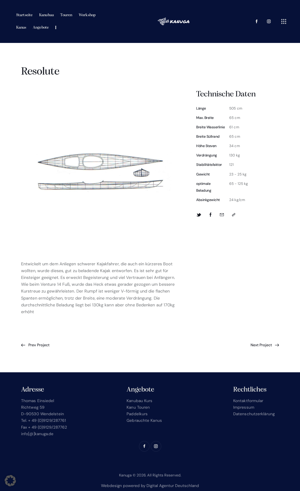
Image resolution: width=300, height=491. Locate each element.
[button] (233, 214)
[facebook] (144, 446)
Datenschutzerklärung (254, 413)
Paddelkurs (137, 413)
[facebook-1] (257, 22)
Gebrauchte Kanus (144, 420)
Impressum (243, 407)
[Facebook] (211, 214)
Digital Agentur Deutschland (172, 485)
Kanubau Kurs (139, 400)
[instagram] (269, 22)
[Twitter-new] (198, 214)
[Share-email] (222, 214)
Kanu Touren (138, 407)
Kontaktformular (248, 400)
